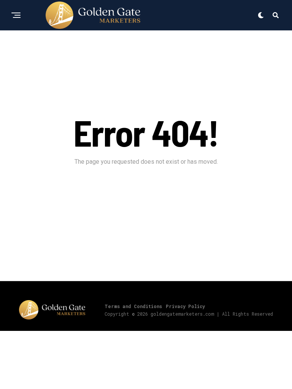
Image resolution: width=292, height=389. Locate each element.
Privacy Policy (185, 306)
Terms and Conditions (133, 306)
